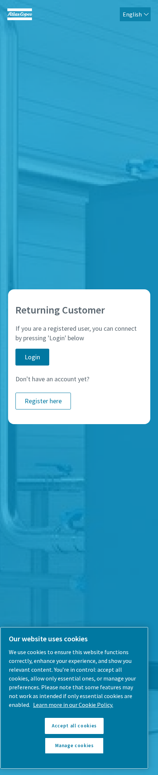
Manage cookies (74, 745)
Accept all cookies (74, 726)
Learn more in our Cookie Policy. (73, 704)
